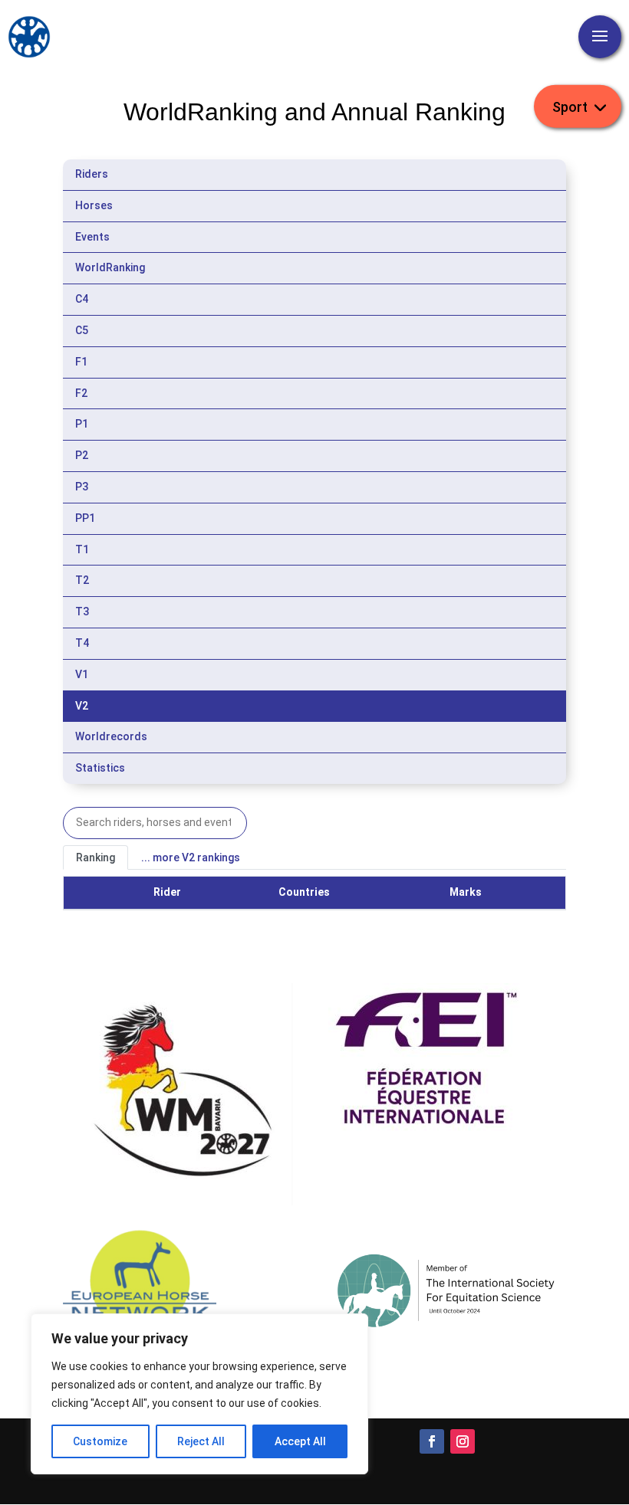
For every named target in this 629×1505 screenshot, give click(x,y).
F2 (81, 393)
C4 (81, 299)
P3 (81, 486)
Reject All (201, 1441)
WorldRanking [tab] (110, 267)
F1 (81, 362)
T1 (82, 549)
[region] (199, 1393)
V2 (81, 706)
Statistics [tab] (100, 768)
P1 (81, 424)
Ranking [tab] (95, 857)
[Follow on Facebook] (432, 1441)
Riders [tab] (91, 174)
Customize (100, 1441)
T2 (82, 580)
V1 (81, 674)
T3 (82, 611)
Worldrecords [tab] (111, 736)
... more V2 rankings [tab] (190, 857)
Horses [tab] (94, 205)
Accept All (300, 1441)
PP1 (85, 518)
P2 (81, 455)
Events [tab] (92, 237)
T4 (82, 643)
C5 (81, 330)
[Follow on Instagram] (462, 1441)
